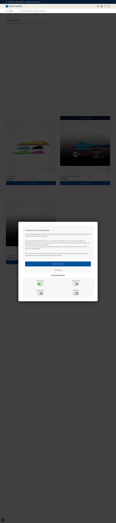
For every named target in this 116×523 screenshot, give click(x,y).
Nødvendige (40, 281)
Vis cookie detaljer (58, 275)
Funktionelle (40, 290)
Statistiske (76, 290)
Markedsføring (76, 281)
